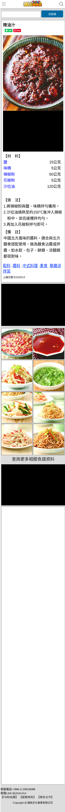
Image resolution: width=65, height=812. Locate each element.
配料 (7, 265)
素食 (43, 265)
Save (18, 30)
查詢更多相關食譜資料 (33, 459)
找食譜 (52, 14)
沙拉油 (9, 186)
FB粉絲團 (9, 797)
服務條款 (27, 797)
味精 (7, 168)
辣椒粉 (9, 174)
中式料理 (30, 265)
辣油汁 (9, 25)
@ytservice (19, 793)
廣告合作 (45, 797)
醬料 (16, 265)
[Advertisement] (33, 645)
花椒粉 (9, 180)
